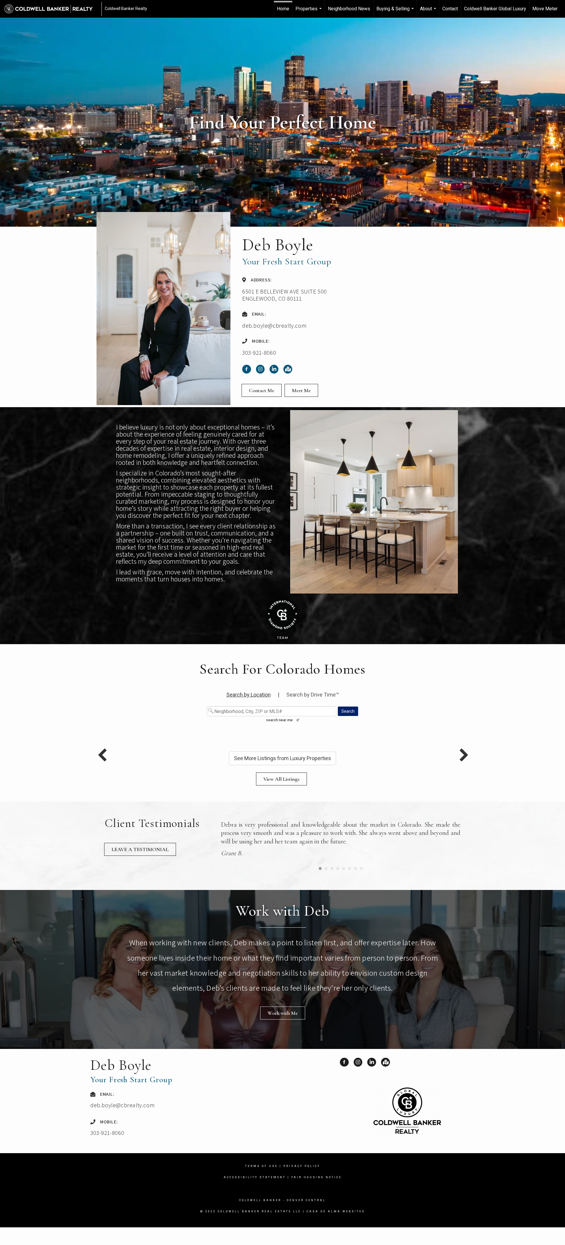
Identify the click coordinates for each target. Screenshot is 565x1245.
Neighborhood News (349, 8)
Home (283, 8)
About (429, 12)
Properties (309, 12)
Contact (450, 8)
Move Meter (545, 8)
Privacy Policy (301, 1183)
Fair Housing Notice (316, 1194)
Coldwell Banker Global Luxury (495, 8)
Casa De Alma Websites (336, 1229)
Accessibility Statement (255, 1194)
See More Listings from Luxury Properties (282, 758)
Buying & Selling (395, 12)
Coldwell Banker (260, 1217)
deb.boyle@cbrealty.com (274, 325)
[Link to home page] (51, 9)
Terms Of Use (261, 1183)
